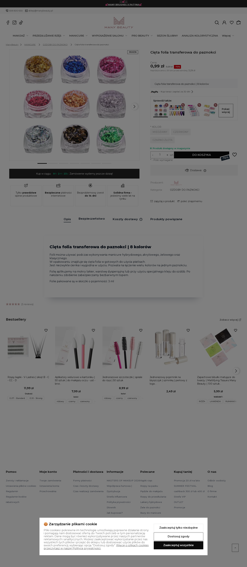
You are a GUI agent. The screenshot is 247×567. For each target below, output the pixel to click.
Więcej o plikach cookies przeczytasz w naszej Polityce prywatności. (96, 547)
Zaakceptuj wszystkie (178, 545)
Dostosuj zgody (178, 536)
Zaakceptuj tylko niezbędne (178, 527)
